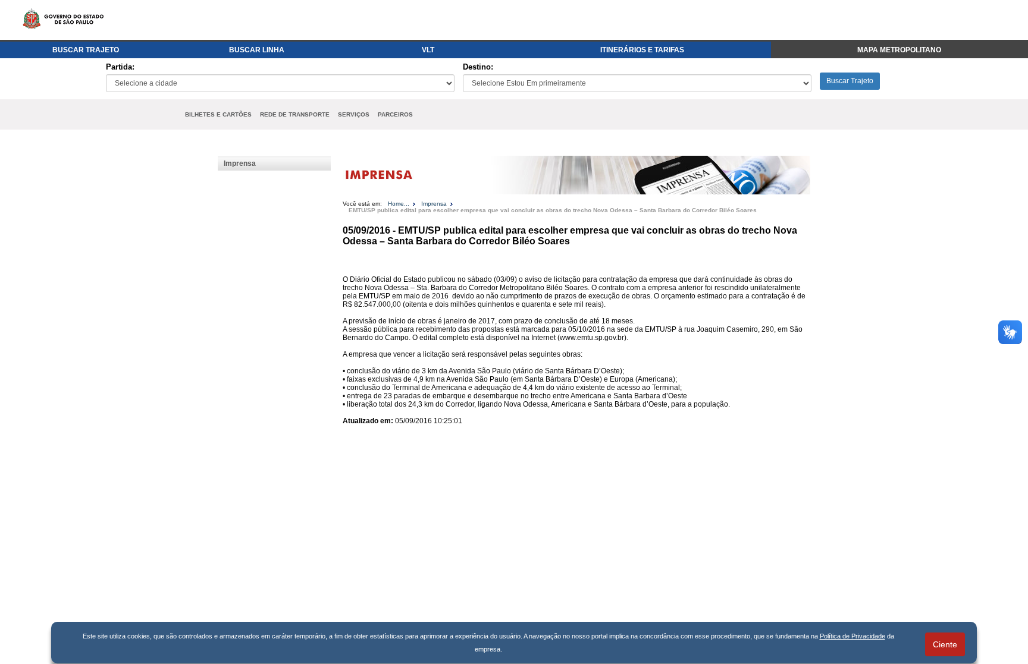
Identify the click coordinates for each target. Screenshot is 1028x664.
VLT (428, 50)
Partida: (120, 66)
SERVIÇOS (353, 114)
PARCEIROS (395, 114)
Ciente (945, 644)
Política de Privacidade (852, 636)
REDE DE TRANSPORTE (295, 114)
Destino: (478, 66)
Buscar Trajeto (849, 81)
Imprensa (240, 163)
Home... (398, 203)
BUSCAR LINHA (256, 50)
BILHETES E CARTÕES (218, 114)
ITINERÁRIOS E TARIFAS (642, 50)
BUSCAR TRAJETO (85, 50)
